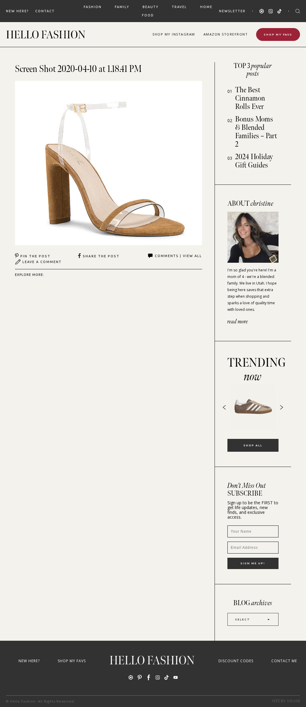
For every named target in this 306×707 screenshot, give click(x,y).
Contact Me (284, 660)
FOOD (148, 15)
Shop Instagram (173, 34)
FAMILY (122, 7)
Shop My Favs (278, 34)
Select (242, 619)
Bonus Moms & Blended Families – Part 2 (256, 132)
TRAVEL (179, 7)
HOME (206, 7)
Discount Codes (235, 660)
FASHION (93, 7)
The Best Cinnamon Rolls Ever (250, 98)
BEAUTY (151, 7)
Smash (293, 701)
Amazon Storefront (226, 34)
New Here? (17, 11)
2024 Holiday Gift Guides (254, 161)
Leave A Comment (42, 262)
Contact (45, 11)
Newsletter (232, 11)
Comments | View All (178, 256)
